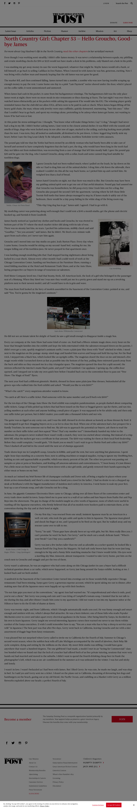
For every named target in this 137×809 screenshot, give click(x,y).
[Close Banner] (133, 805)
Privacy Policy (44, 806)
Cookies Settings (98, 805)
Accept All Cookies (113, 805)
